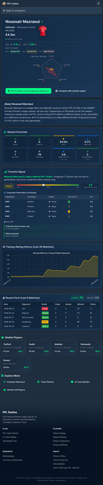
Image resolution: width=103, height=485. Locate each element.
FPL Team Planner (11, 433)
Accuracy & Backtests (12, 460)
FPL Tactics (10, 412)
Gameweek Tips (10, 441)
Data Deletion (59, 464)
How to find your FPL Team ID (66, 468)
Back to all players (15, 10)
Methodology (8, 456)
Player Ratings (59, 433)
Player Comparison (61, 441)
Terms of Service (60, 460)
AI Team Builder (9, 437)
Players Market (59, 437)
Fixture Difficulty (60, 445)
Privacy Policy (59, 456)
